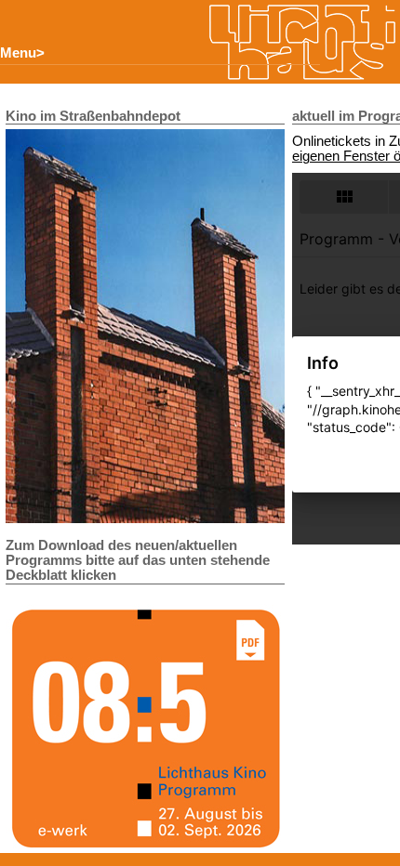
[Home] (302, 42)
